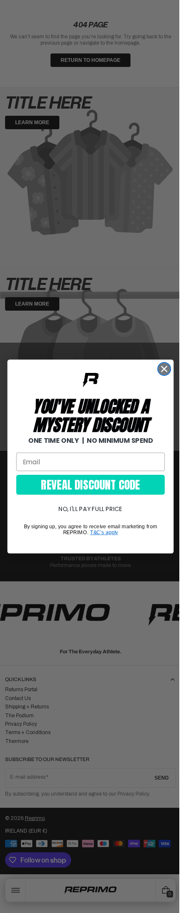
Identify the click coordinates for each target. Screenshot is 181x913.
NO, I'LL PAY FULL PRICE (88, 509)
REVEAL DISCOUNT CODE (87, 484)
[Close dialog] (161, 368)
